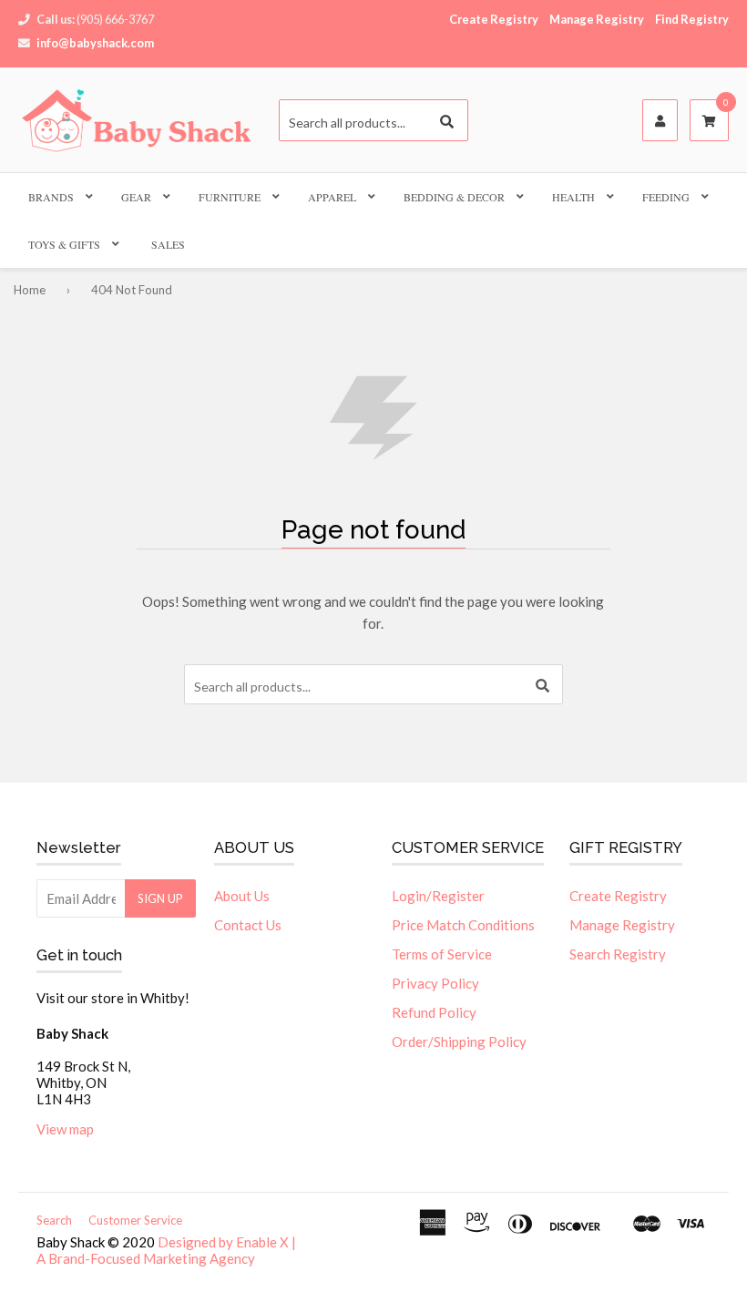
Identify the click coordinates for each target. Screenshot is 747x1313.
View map (65, 1129)
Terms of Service (442, 954)
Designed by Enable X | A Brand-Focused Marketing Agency (166, 1250)
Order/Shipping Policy (459, 1041)
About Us (242, 895)
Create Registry (493, 19)
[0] (709, 121)
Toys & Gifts (64, 244)
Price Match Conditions (463, 925)
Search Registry (617, 954)
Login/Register (438, 895)
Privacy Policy (435, 983)
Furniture (230, 197)
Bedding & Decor (454, 197)
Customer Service (135, 1220)
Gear (136, 197)
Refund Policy (434, 1012)
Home (30, 289)
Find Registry (692, 19)
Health (573, 197)
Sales (168, 244)
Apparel (332, 197)
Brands (51, 197)
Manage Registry (596, 19)
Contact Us (247, 925)
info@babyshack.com (95, 43)
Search (54, 1220)
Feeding (666, 197)
